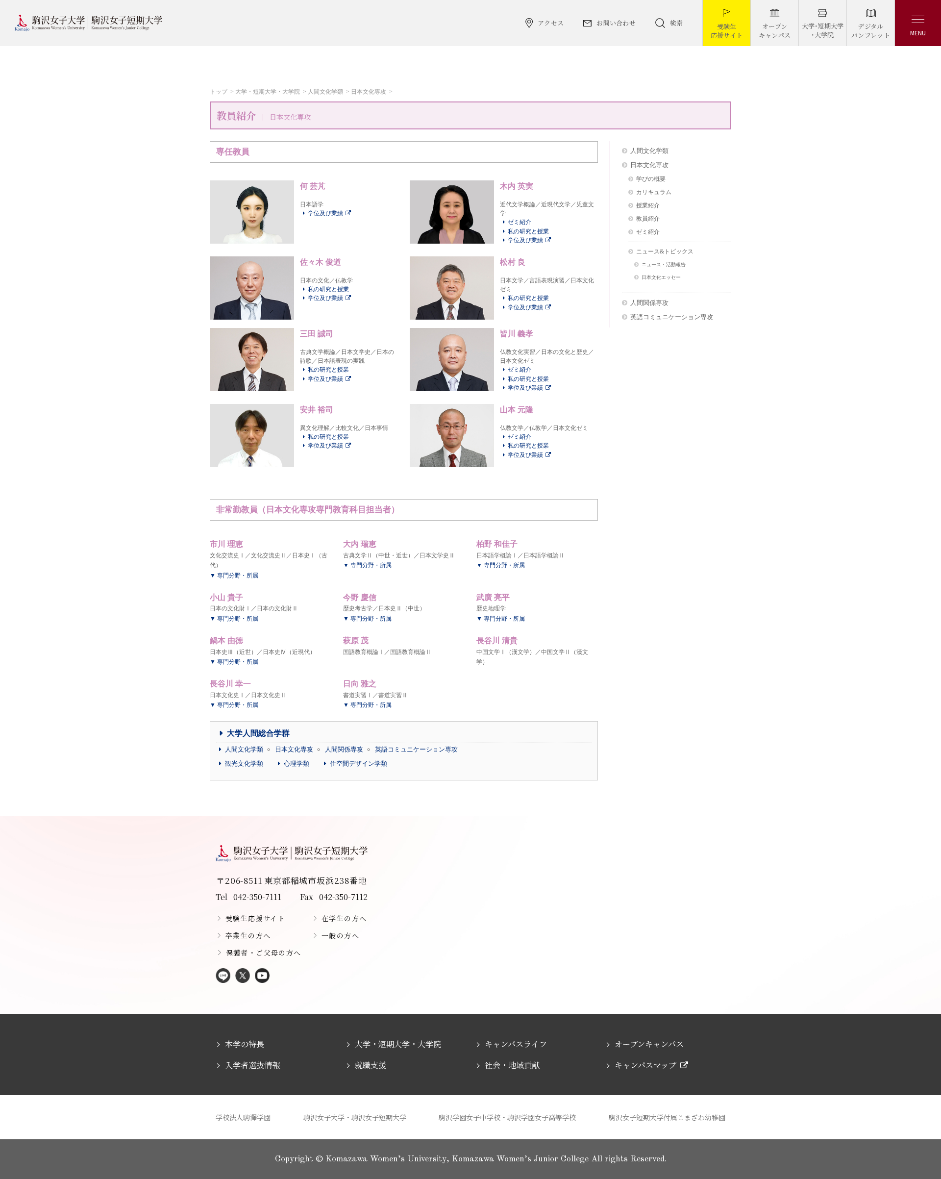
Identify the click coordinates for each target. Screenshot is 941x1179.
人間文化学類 (325, 92)
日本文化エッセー (661, 277)
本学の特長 (244, 1044)
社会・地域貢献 (512, 1065)
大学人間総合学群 (258, 733)
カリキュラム (653, 192)
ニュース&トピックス (664, 252)
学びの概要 (651, 179)
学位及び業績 (325, 213)
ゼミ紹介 (519, 222)
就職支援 (370, 1065)
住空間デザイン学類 (358, 763)
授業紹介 (648, 205)
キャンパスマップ (645, 1065)
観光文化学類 (244, 763)
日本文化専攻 (368, 92)
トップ (218, 92)
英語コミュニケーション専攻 (416, 749)
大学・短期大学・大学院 (267, 92)
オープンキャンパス (649, 1044)
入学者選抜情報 (252, 1065)
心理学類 (296, 763)
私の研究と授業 (528, 231)
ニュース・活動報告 (664, 264)
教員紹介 (648, 219)
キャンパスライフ (516, 1044)
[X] (242, 976)
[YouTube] (262, 976)
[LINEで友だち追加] (223, 976)
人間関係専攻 (344, 749)
